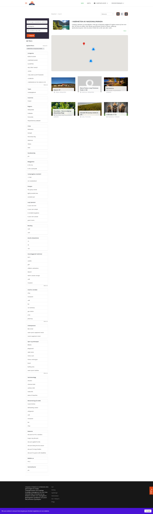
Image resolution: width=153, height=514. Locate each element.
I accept (148, 511)
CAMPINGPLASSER (101, 3)
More (125, 31)
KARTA (89, 3)
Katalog (53, 490)
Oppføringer (54, 493)
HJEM (82, 3)
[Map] (126, 14)
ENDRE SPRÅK (151, 492)
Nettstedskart (54, 496)
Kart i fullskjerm (55, 499)
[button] (84, 43)
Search (31, 36)
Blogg (52, 501)
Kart (52, 487)
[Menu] (26, 3)
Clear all (45, 45)
